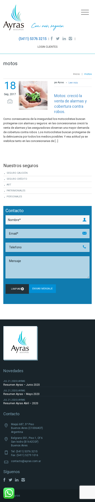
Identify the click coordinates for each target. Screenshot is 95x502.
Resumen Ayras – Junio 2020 (21, 384)
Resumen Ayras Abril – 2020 (20, 403)
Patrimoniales (16, 190)
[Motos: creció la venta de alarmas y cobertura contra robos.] (33, 95)
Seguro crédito (17, 178)
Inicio (76, 74)
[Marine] (33, 18)
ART (9, 184)
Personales (14, 196)
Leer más (73, 82)
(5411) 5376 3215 (33, 39)
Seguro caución (17, 173)
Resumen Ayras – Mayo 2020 (21, 394)
